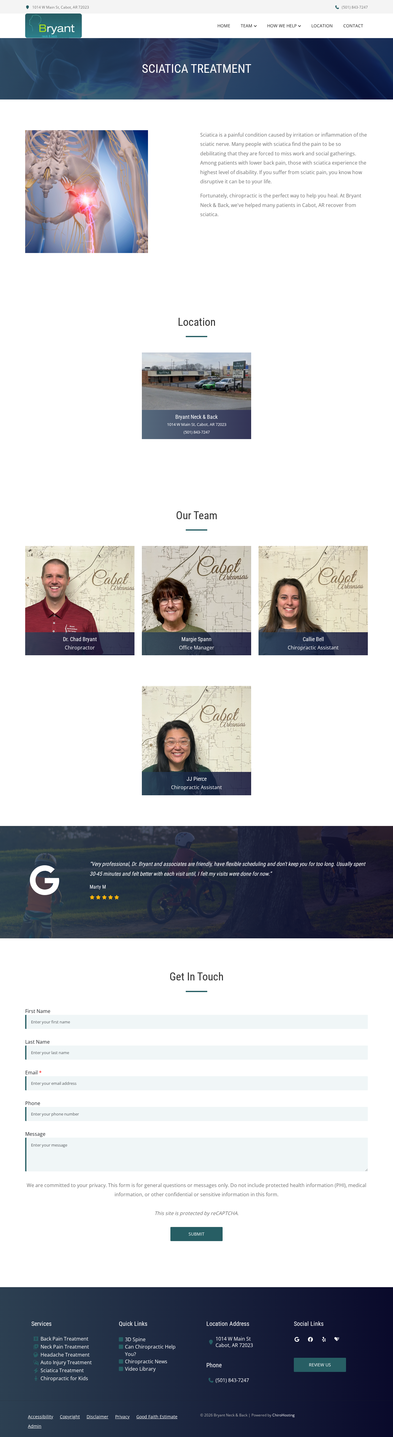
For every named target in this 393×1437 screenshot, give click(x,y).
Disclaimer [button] (97, 1416)
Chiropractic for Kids (64, 1378)
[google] (297, 1339)
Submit (196, 1234)
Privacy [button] (122, 1416)
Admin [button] (34, 1426)
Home (223, 26)
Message (35, 1134)
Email (33, 1072)
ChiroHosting (283, 1415)
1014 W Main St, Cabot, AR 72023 (60, 7)
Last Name (37, 1041)
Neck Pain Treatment (65, 1347)
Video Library (140, 1368)
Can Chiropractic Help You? (150, 1350)
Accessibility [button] (40, 1416)
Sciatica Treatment (62, 1370)
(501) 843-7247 (354, 7)
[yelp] (324, 1339)
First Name (37, 1011)
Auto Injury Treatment (66, 1362)
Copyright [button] (70, 1416)
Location (322, 26)
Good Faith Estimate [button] (156, 1416)
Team (246, 26)
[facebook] (310, 1339)
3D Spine (135, 1339)
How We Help (282, 26)
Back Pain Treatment (64, 1339)
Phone (32, 1103)
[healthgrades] (336, 1339)
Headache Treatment (65, 1355)
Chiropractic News (146, 1361)
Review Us (320, 1365)
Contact (353, 26)
